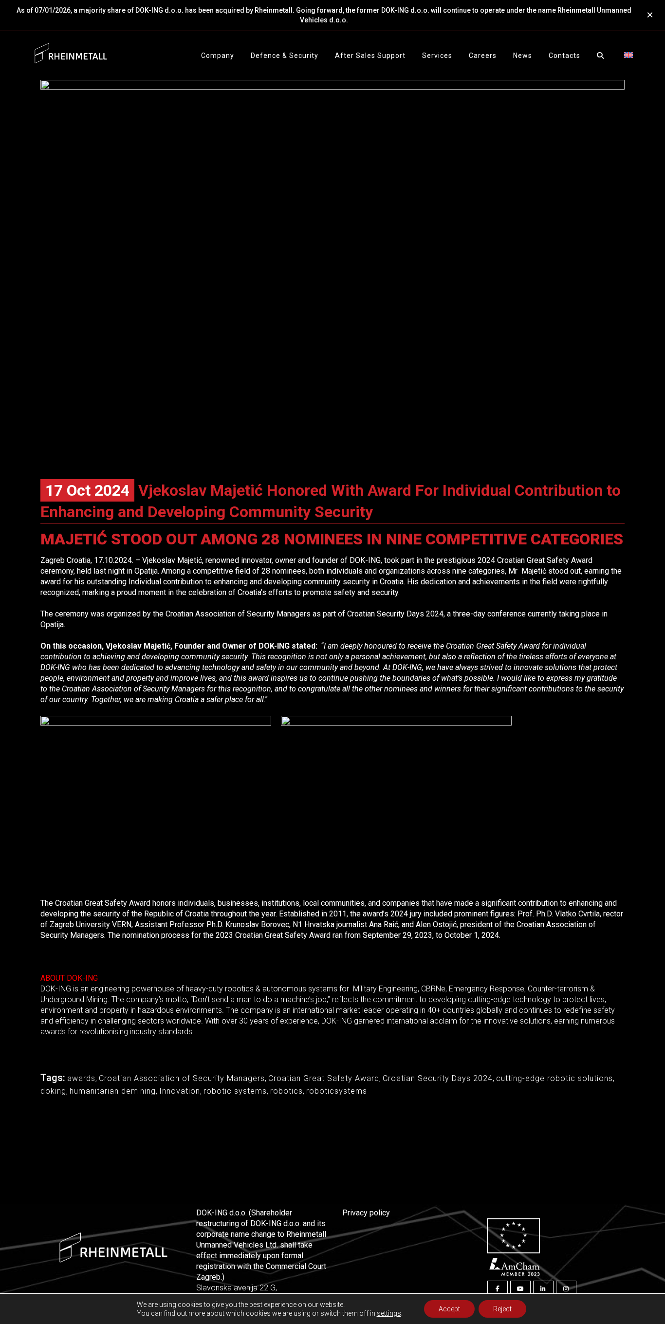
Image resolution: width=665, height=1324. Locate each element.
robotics (286, 1091)
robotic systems (235, 1091)
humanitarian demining (113, 1091)
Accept (449, 1309)
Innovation (179, 1091)
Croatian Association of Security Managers (182, 1078)
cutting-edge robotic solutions (554, 1078)
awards (81, 1078)
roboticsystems (336, 1091)
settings (389, 1313)
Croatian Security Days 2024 (438, 1078)
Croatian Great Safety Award (323, 1078)
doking (53, 1091)
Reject (502, 1309)
